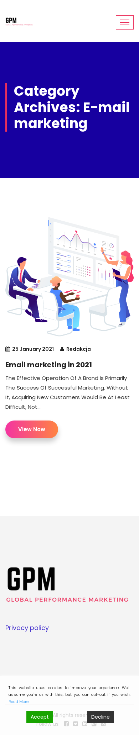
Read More (19, 701)
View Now (31, 429)
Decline (100, 716)
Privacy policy (27, 627)
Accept (40, 716)
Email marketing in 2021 (48, 365)
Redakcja (78, 349)
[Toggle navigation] (125, 22)
